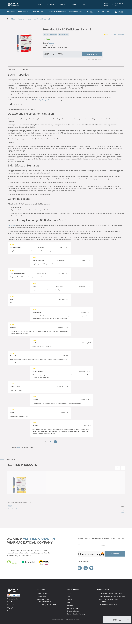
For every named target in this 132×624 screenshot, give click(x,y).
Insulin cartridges (56, 12)
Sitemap (78, 619)
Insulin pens (23, 12)
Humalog (51, 43)
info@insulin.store (42, 596)
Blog (68, 602)
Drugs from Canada (73, 611)
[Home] (8, 19)
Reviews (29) (24, 69)
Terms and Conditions (13, 599)
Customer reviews (72, 608)
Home (69, 593)
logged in (19, 447)
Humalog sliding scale (42, 100)
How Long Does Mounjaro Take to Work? (111, 593)
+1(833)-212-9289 (119, 4)
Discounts (10, 611)
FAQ (84, 4)
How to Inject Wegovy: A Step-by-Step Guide (112, 596)
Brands (10, 12)
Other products (76, 12)
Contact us (74, 4)
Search (92, 12)
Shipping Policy (11, 608)
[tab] (12, 69)
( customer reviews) (118, 34)
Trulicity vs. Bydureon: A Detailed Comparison (108, 600)
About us (62, 4)
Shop (39, 4)
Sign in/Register (104, 12)
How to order (50, 4)
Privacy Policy (11, 605)
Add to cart (92, 54)
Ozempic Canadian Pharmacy (76, 614)
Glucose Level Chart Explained (108, 604)
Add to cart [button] (12, 508)
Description (11, 69)
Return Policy (11, 602)
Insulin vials (38, 12)
